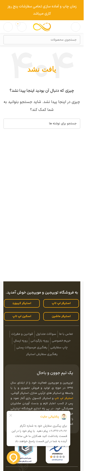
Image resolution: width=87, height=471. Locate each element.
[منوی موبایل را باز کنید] (76, 26)
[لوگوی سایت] (42, 26)
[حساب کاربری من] (8, 26)
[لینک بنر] (42, 10)
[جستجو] (8, 39)
